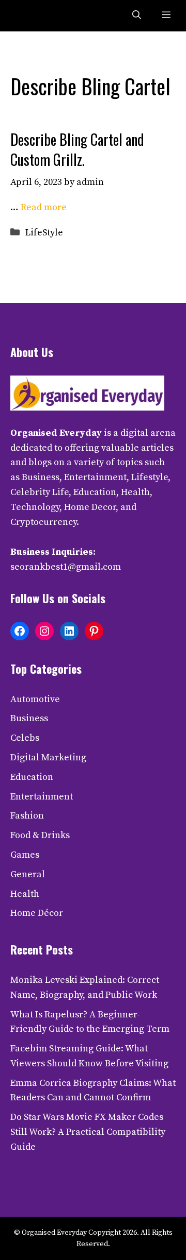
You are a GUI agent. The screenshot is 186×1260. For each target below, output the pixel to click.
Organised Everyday (56, 433)
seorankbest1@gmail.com (65, 567)
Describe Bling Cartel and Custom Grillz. (77, 149)
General (27, 874)
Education (31, 777)
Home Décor (36, 913)
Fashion (27, 816)
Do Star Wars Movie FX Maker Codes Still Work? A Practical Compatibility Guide (87, 1132)
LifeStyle (44, 233)
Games (24, 855)
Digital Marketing (48, 757)
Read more (44, 207)
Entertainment (41, 797)
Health (24, 894)
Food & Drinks (40, 835)
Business (29, 718)
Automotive (35, 699)
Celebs (24, 738)
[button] (136, 15)
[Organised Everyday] (32, 15)
